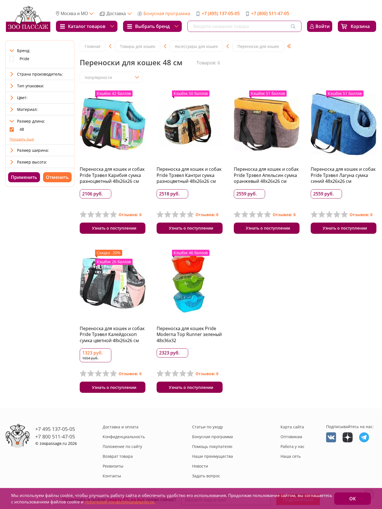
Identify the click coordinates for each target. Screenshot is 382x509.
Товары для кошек (137, 46)
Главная (92, 46)
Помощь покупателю (212, 446)
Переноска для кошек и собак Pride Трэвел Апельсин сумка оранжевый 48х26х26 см (266, 175)
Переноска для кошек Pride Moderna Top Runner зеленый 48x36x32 (189, 334)
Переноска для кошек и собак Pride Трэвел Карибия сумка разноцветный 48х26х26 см (112, 175)
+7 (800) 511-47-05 (270, 13)
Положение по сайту (122, 446)
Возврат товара (118, 456)
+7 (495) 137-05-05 (221, 13)
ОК (352, 499)
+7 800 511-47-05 (55, 436)
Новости (200, 466)
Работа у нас (292, 446)
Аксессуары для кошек (196, 46)
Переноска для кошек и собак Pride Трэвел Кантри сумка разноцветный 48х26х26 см (189, 175)
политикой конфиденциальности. (120, 502)
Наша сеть (290, 456)
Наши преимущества (212, 456)
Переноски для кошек (258, 46)
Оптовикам (291, 436)
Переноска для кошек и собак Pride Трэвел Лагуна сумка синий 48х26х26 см (343, 175)
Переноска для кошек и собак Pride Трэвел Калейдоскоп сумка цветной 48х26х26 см (112, 334)
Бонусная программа (166, 13)
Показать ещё (22, 139)
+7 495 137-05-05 (55, 429)
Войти (322, 26)
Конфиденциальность (124, 436)
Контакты (112, 475)
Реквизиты (113, 466)
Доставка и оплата (120, 426)
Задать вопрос (206, 475)
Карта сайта (292, 426)
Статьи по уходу (207, 426)
